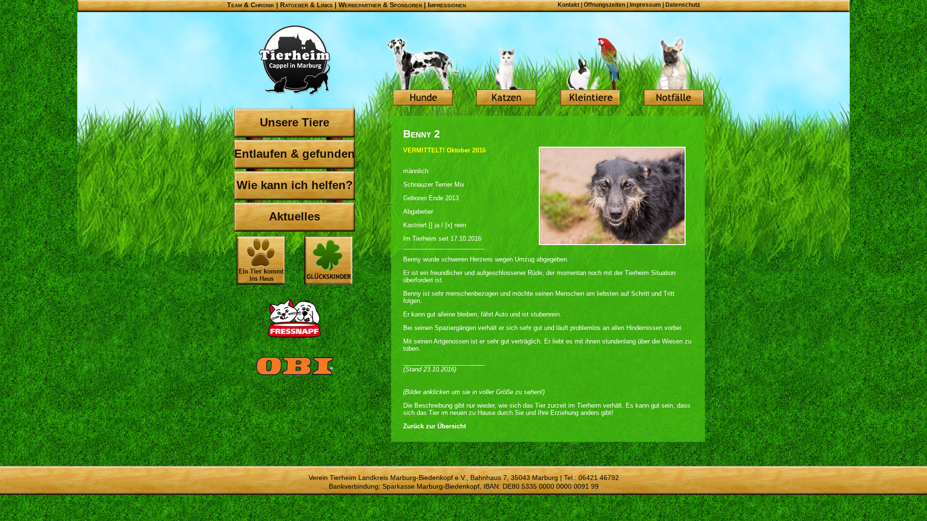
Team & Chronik (250, 5)
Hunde (423, 72)
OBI (294, 376)
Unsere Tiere (294, 122)
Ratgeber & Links (306, 5)
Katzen (506, 72)
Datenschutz (682, 4)
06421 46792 (598, 477)
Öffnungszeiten (604, 4)
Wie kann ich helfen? (295, 185)
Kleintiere (590, 72)
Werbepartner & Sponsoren (380, 5)
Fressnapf (294, 318)
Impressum (645, 4)
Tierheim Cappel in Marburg (294, 60)
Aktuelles (294, 216)
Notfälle (673, 72)
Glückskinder (328, 261)
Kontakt (568, 4)
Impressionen (447, 5)
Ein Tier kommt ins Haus (260, 260)
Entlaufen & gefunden (294, 153)
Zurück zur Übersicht (434, 426)
